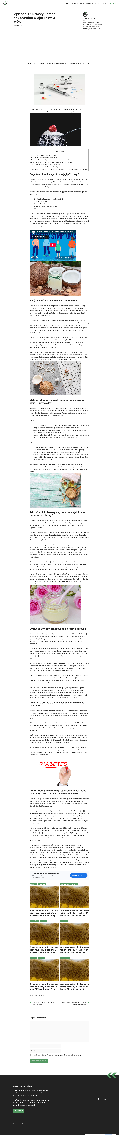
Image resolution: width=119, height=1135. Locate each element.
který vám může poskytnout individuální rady (53, 569)
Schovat (61, 151)
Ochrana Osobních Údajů (97, 1124)
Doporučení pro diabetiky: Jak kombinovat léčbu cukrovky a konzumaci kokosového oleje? (59, 169)
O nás (97, 3)
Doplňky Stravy (76, 3)
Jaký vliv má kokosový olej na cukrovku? (43, 157)
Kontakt (105, 3)
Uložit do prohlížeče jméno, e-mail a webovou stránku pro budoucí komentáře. (57, 1055)
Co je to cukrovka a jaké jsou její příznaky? (43, 155)
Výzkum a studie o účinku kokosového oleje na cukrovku (48, 167)
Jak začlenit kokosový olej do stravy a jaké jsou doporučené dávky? (51, 162)
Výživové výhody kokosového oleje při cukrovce (45, 164)
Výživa (88, 3)
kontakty (19, 1111)
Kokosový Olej (43, 63)
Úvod (66, 3)
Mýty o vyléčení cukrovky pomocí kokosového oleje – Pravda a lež (51, 160)
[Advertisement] (59, 49)
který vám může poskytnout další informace (68, 581)
